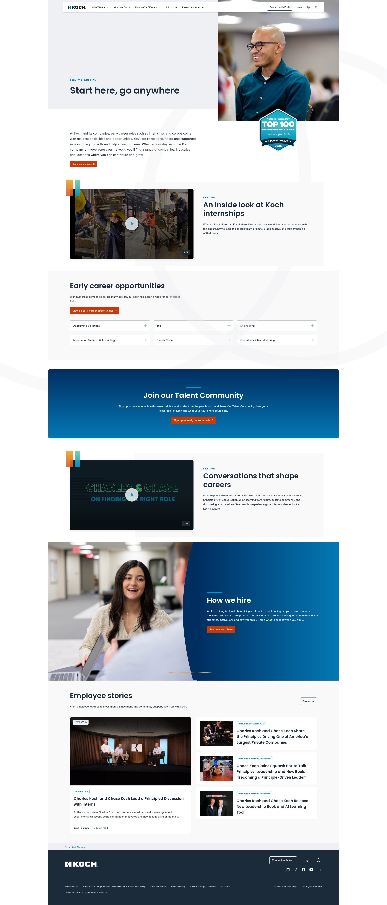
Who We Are (98, 7)
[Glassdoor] (319, 870)
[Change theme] (318, 860)
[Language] (308, 7)
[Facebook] (303, 870)
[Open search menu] (316, 7)
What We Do (120, 7)
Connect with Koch (280, 7)
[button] (131, 223)
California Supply (198, 886)
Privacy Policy (71, 886)
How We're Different (146, 7)
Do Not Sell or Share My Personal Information (86, 892)
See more (308, 701)
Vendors (212, 886)
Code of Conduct (158, 886)
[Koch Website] (77, 7)
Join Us (170, 7)
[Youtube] (311, 870)
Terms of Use (88, 886)
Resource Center (191, 7)
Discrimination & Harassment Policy (128, 886)
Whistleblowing (178, 886)
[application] (132, 224)
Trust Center (224, 886)
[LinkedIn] (288, 870)
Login (299, 7)
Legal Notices (103, 886)
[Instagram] (296, 870)
